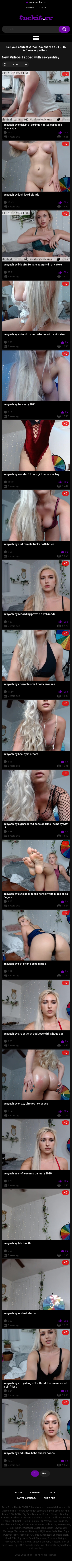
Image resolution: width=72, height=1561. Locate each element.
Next (45, 1473)
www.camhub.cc (37, 2)
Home (18, 1492)
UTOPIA (61, 47)
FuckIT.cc (32, 1555)
